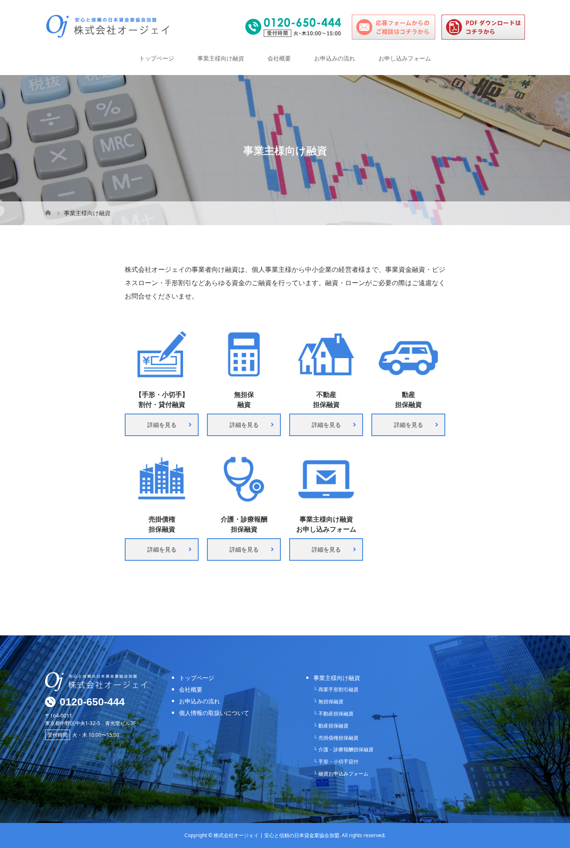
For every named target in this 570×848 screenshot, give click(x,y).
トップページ (156, 58)
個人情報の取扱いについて (214, 713)
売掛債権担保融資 (338, 737)
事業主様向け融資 (220, 58)
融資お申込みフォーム (343, 773)
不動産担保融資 (335, 713)
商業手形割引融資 (338, 689)
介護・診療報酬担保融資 (345, 749)
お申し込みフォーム (404, 58)
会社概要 (279, 58)
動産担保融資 (333, 725)
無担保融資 (330, 701)
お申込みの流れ (334, 58)
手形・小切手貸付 (338, 761)
